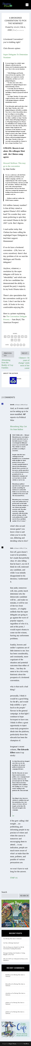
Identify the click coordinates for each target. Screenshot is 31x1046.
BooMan (8, 974)
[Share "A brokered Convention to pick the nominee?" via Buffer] (26, 336)
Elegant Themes (12, 1043)
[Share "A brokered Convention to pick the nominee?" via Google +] (12, 336)
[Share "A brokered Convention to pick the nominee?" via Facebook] (5, 336)
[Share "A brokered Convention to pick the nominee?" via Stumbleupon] (12, 340)
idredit (16, 27)
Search (4, 892)
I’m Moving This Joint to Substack (12, 938)
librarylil (8, 984)
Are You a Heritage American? (11, 943)
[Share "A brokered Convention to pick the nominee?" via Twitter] (8, 336)
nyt (13, 815)
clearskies (8, 993)
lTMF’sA (14, 878)
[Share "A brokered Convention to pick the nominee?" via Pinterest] (19, 336)
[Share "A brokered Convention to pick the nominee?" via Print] (19, 340)
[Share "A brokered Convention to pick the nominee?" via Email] (15, 340)
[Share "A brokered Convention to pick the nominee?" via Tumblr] (15, 336)
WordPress (26, 1043)
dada (11, 548)
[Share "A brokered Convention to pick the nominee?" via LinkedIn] (22, 336)
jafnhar (7, 1002)
